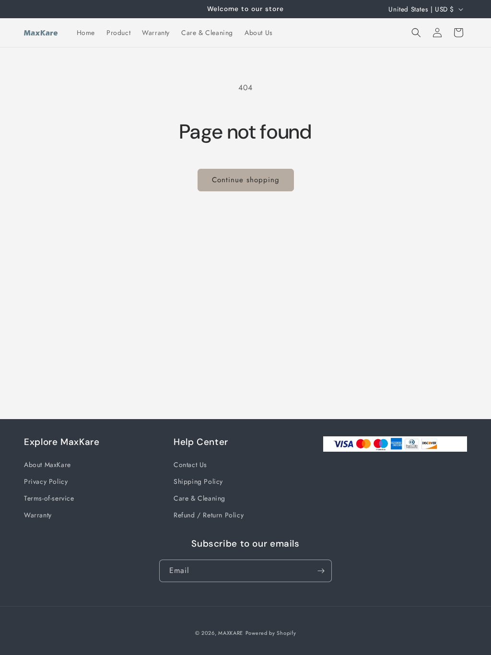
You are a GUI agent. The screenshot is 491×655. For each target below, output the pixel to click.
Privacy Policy (46, 481)
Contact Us (190, 464)
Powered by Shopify (271, 633)
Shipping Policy (198, 481)
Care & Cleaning (199, 498)
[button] (416, 32)
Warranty (38, 515)
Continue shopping (246, 180)
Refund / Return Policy (209, 515)
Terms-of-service (49, 498)
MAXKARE (230, 633)
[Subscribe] (320, 571)
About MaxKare (47, 464)
